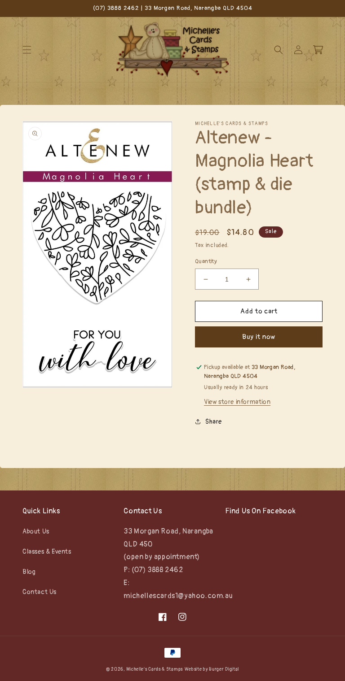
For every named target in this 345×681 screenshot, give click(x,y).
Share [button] (213, 421)
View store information (237, 402)
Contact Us (39, 592)
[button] (27, 50)
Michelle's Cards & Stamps (154, 669)
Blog (28, 572)
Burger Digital (224, 669)
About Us (35, 531)
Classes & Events (46, 551)
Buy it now (258, 337)
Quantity (206, 261)
